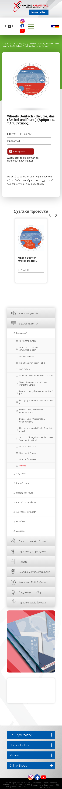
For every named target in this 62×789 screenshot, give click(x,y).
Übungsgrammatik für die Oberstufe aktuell (35, 429)
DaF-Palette (24, 369)
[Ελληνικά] (53, 26)
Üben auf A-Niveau (27, 446)
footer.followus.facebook (22, 26)
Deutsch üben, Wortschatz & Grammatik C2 (32, 420)
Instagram (22, 21)
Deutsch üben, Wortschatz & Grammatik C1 (32, 411)
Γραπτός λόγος (23, 483)
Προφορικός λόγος (24, 493)
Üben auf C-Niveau (27, 459)
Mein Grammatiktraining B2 (32, 363)
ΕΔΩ (31, 641)
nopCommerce (50, 783)
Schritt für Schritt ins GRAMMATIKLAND (28, 348)
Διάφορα (20, 531)
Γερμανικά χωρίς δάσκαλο (32, 602)
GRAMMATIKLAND (27, 341)
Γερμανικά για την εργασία (32, 551)
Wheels (22, 466)
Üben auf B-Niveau (27, 453)
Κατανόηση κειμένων (26, 502)
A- (6, 26)
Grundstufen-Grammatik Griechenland (36, 375)
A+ (13, 26)
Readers (23, 561)
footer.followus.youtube (22, 31)
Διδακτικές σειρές (28, 313)
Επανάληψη (21, 521)
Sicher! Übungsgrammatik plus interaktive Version (33, 383)
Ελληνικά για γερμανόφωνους (34, 572)
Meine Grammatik (27, 356)
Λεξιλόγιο (20, 473)
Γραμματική (21, 333)
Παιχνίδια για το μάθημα (31, 592)
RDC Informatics (49, 786)
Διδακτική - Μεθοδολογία (32, 582)
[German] (57, 26)
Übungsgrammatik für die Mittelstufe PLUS (36, 402)
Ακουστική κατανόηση (26, 512)
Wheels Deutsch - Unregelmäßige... (28, 259)
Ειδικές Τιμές (19, 151)
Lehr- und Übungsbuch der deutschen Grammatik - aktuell (36, 438)
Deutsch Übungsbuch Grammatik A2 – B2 (36, 392)
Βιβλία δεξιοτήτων (28, 323)
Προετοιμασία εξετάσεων (32, 541)
